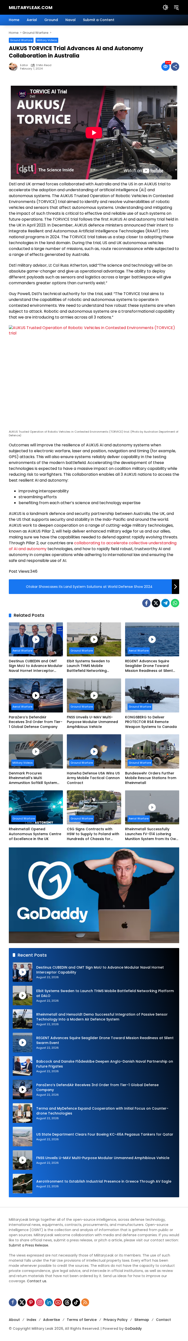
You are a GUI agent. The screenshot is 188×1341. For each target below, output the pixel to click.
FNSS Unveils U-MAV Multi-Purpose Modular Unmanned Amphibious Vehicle (92, 722)
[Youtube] (58, 1302)
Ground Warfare (21, 40)
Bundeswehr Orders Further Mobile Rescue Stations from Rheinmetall (150, 778)
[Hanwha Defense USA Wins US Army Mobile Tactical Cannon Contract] (94, 751)
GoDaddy (133, 1328)
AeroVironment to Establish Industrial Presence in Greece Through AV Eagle (103, 1181)
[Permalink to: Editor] (14, 66)
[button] (165, 7)
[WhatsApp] (175, 603)
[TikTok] (76, 1302)
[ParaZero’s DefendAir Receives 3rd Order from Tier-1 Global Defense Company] (36, 695)
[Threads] (67, 1302)
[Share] (175, 66)
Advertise (51, 1319)
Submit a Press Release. (29, 1245)
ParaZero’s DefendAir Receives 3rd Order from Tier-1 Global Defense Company (35, 722)
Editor (24, 65)
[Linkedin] (49, 1302)
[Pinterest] (31, 1302)
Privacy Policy (116, 1319)
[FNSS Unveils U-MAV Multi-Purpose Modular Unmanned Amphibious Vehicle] (94, 695)
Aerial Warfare (22, 651)
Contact (163, 1319)
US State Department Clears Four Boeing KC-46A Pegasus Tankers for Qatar (104, 1134)
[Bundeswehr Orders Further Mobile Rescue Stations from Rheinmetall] (152, 751)
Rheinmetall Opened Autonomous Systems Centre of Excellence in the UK (35, 834)
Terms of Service (82, 1319)
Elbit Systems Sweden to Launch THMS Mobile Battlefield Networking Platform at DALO (88, 666)
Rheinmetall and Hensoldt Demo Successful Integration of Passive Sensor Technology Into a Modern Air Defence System (102, 1017)
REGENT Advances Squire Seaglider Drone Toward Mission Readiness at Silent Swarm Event (149, 666)
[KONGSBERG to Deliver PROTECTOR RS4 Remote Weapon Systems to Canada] (152, 695)
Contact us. (37, 1281)
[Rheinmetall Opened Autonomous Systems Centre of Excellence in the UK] (36, 807)
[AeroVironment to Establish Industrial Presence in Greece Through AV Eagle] (22, 1183)
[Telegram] (165, 603)
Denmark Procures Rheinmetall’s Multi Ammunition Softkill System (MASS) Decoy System (33, 778)
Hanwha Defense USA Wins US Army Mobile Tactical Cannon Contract (93, 778)
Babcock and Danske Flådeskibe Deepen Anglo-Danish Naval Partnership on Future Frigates (104, 1064)
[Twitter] (156, 603)
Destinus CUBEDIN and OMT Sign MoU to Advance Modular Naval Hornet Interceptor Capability (36, 666)
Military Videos (47, 40)
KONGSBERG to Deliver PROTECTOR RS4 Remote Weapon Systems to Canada (151, 722)
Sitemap (141, 1319)
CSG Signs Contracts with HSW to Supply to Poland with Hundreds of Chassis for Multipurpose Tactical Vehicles (93, 834)
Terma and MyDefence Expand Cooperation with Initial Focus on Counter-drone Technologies (102, 1111)
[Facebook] (146, 603)
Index (31, 1319)
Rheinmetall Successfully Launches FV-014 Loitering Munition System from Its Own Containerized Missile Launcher (151, 834)
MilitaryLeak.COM (30, 7)
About (14, 1319)
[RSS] (85, 1302)
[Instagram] (40, 1302)
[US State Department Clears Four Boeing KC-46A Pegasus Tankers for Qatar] (22, 1136)
